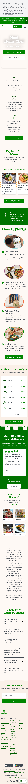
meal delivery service (9, 771)
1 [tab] (8, 479)
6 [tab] (20, 479)
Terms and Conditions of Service (13, 735)
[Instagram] (17, 781)
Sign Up (3, 728)
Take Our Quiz (14, 57)
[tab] (8, 169)
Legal (20, 728)
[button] (26, 20)
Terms (21, 13)
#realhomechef (14, 504)
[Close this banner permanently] (25, 8)
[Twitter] (14, 781)
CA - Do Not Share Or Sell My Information (5, 740)
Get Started (17, 27)
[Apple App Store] (9, 765)
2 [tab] (10, 479)
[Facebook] (8, 781)
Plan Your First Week (14, 138)
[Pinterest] (11, 781)
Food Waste (13, 750)
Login (3, 725)
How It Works (5, 723)
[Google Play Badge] (19, 765)
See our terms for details (16, 220)
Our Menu (4, 720)
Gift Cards (4, 730)
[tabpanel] (14, 183)
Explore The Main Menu (14, 201)
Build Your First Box (14, 357)
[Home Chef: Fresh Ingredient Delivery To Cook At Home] (4, 713)
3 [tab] (13, 479)
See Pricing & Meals (14, 52)
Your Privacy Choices (4, 747)
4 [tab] (15, 479)
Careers (21, 723)
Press (20, 725)
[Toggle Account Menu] (25, 26)
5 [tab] (17, 479)
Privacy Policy (9, 14)
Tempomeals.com (14, 777)
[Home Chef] (2, 26)
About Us (21, 720)
